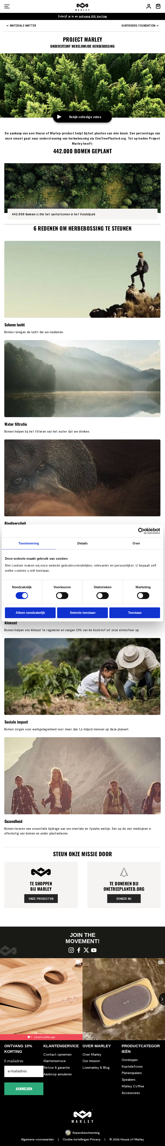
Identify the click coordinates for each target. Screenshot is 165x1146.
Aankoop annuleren (57, 1074)
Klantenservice (54, 1061)
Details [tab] (82, 543)
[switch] (62, 596)
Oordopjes (130, 1060)
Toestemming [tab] (28, 543)
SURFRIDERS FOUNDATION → (140, 25)
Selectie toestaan (82, 612)
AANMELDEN (24, 1088)
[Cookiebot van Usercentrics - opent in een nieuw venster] (141, 531)
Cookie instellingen (76, 1139)
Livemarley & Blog (96, 1067)
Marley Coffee (133, 1086)
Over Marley (91, 1054)
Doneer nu (124, 898)
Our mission (91, 1061)
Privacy (95, 1139)
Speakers (128, 1079)
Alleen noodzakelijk (30, 612)
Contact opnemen (57, 1054)
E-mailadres (13, 1061)
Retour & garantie (56, 1067)
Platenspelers (132, 1073)
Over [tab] (136, 543)
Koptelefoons (132, 1066)
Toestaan (135, 612)
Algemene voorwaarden (37, 1139)
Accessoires (131, 1093)
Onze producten (41, 898)
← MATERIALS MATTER (21, 25)
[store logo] (82, 6)
